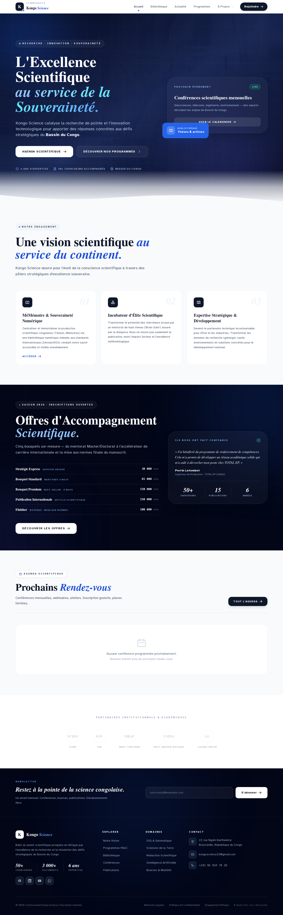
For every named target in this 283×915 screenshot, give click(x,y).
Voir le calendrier (215, 125)
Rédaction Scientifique (161, 858)
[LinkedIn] (29, 884)
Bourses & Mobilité (158, 873)
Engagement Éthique (217, 908)
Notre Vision (111, 844)
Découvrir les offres (43, 531)
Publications (111, 873)
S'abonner (249, 796)
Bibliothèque (159, 8)
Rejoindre (251, 8)
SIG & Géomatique (159, 844)
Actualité (180, 8)
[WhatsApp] (49, 884)
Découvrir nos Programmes (109, 155)
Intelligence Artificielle (161, 866)
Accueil (138, 8)
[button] (56, 331)
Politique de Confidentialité (184, 908)
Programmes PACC (115, 851)
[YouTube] (39, 884)
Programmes (202, 8)
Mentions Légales (154, 908)
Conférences (111, 866)
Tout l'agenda (245, 604)
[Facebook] (20, 884)
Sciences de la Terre (160, 851)
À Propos (224, 8)
